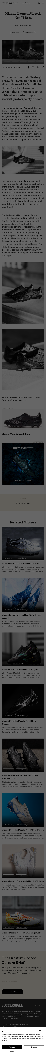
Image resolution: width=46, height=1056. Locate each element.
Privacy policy (39, 1030)
